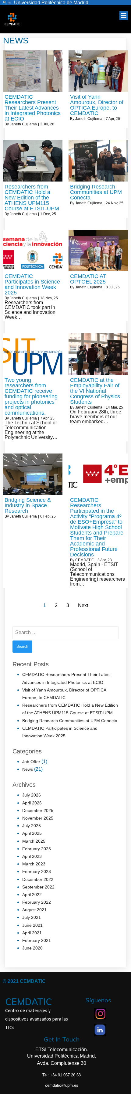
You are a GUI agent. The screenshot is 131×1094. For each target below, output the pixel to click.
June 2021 (32, 925)
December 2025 (37, 810)
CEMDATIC (84, 560)
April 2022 (32, 894)
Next (83, 605)
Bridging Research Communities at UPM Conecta (69, 720)
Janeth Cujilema (23, 124)
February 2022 (36, 902)
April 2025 (32, 833)
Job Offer (31, 761)
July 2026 (31, 795)
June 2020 (32, 948)
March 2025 (33, 841)
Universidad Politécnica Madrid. (61, 1055)
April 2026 (32, 802)
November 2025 (37, 818)
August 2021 (34, 909)
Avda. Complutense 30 (61, 1063)
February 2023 (36, 871)
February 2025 (36, 848)
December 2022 (37, 879)
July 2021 (31, 917)
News (27, 769)
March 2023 (33, 863)
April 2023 (32, 856)
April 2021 (32, 932)
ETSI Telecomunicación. (61, 1049)
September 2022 (38, 887)
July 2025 (31, 825)
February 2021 (36, 940)
